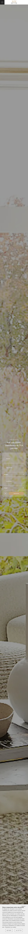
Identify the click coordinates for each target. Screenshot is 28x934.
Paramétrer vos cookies (10, 927)
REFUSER (8, 930)
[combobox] (14, 458)
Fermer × (24, 906)
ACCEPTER (19, 930)
